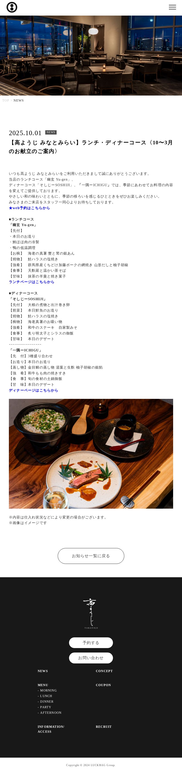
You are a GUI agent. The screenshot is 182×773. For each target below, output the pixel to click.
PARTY (45, 707)
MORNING (48, 690)
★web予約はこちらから (29, 208)
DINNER (46, 701)
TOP (5, 100)
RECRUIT (104, 726)
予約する (91, 642)
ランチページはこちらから (32, 282)
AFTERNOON (50, 712)
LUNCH (46, 696)
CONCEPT (104, 671)
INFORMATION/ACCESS (51, 729)
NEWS (43, 671)
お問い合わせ (91, 658)
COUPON (103, 685)
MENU (43, 685)
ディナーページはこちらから (34, 390)
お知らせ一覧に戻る (91, 556)
